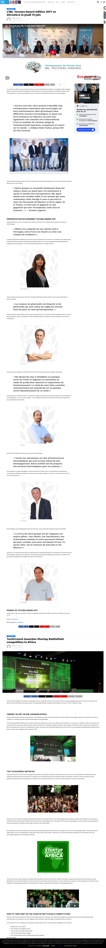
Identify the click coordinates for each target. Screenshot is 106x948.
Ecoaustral (14, 619)
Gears (63, 2)
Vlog (57, 2)
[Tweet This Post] (45, 696)
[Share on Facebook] (18, 84)
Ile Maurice (19, 622)
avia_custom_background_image (34, 2)
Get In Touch (71, 2)
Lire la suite (46, 945)
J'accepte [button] (59, 945)
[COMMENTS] (60, 84)
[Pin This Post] (39, 84)
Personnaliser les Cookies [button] (70, 945)
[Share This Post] (29, 84)
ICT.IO (16, 18)
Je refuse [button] (53, 945)
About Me (50, 2)
